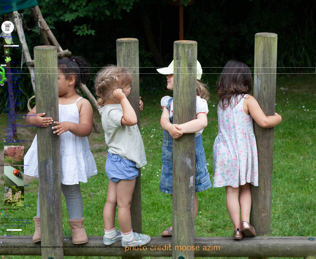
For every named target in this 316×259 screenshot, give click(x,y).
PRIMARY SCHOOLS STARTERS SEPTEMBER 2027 (22, 115)
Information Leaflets (12, 117)
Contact (6, 143)
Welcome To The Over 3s (14, 95)
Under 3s (6, 81)
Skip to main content (6, 1)
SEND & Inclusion (12, 114)
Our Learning (10, 87)
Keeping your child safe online (15, 118)
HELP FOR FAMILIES (13, 124)
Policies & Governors (9, 129)
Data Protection (11, 131)
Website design (4, 225)
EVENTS (9, 137)
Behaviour (10, 121)
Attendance (10, 108)
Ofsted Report (11, 69)
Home (5, 68)
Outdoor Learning (12, 106)
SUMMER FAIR (11, 127)
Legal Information (27, 222)
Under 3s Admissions (12, 80)
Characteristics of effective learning (16, 102)
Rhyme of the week (12, 105)
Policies (6, 10)
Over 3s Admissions (12, 78)
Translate (16, 47)
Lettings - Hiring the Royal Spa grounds (17, 140)
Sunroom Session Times (13, 86)
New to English (11, 120)
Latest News (7, 7)
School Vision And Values (14, 71)
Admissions (7, 74)
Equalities (9, 123)
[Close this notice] (3, 242)
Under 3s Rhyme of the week (15, 90)
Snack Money (10, 112)
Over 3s (6, 93)
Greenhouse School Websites (18, 225)
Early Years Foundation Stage (15, 92)
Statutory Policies (11, 130)
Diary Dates (7, 5)
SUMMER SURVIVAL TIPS (15, 72)
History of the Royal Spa (13, 142)
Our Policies (10, 133)
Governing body (11, 134)
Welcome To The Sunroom (14, 83)
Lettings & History (9, 139)
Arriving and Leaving (13, 99)
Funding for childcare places (14, 77)
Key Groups (10, 84)
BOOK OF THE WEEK (13, 103)
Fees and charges (11, 75)
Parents (6, 109)
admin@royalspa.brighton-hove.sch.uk (19, 220)
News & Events (8, 136)
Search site (3, 230)
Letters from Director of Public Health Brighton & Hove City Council (25, 126)
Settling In (10, 89)
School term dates (11, 111)
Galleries (6, 8)
